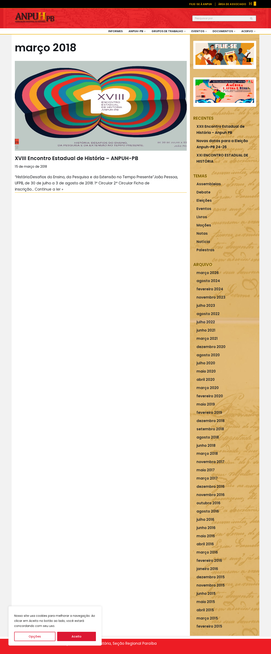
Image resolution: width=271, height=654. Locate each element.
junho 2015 (206, 593)
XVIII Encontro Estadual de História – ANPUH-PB (76, 158)
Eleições (204, 200)
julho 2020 (205, 363)
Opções (35, 636)
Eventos (203, 208)
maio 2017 (205, 470)
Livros (201, 216)
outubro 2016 (208, 503)
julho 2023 (205, 305)
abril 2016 (205, 544)
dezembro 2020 (210, 346)
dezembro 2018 (210, 420)
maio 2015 (205, 601)
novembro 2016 (210, 494)
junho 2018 (206, 445)
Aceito (77, 636)
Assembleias (208, 183)
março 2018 (207, 453)
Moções (203, 225)
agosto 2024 (208, 280)
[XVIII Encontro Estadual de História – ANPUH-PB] (101, 106)
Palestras (205, 249)
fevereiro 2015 (209, 626)
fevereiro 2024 (209, 289)
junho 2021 (205, 330)
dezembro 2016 (210, 486)
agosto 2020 (208, 355)
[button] (144, 31)
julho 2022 (205, 322)
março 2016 (207, 552)
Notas (202, 233)
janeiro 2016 (207, 568)
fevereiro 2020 (209, 396)
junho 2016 (206, 527)
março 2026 (207, 272)
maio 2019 (205, 404)
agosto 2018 (207, 437)
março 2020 (207, 387)
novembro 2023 (210, 297)
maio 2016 (205, 536)
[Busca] (251, 18)
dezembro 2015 (210, 577)
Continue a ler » (49, 189)
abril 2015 (205, 610)
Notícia (203, 241)
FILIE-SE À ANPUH (200, 4)
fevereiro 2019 (209, 412)
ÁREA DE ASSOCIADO (232, 4)
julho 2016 (205, 519)
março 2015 (207, 618)
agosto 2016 (207, 511)
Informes (115, 31)
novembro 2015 (210, 585)
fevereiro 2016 (209, 560)
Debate (203, 192)
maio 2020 (206, 371)
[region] (55, 626)
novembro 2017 (210, 461)
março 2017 (207, 478)
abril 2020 (205, 379)
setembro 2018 (210, 429)
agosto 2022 (208, 313)
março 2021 (207, 338)
